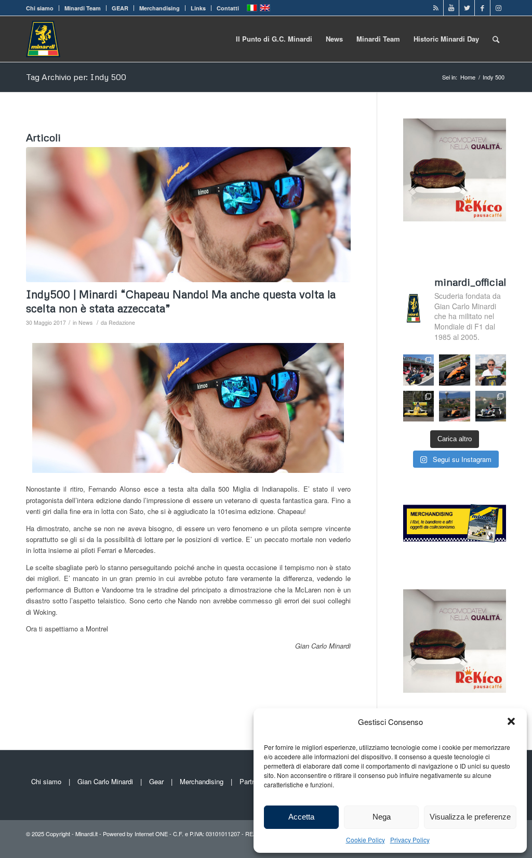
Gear (156, 781)
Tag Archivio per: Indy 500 (76, 77)
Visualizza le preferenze (470, 816)
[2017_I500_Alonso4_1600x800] (188, 214)
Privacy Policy (410, 839)
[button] (511, 721)
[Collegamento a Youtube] (451, 8)
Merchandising (159, 8)
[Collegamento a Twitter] (466, 8)
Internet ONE (151, 833)
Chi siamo (40, 8)
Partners (252, 781)
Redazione (122, 322)
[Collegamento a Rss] (435, 8)
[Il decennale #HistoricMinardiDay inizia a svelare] (418, 369)
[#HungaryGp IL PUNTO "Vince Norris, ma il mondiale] (454, 406)
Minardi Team (82, 8)
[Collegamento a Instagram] (498, 8)
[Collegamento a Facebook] (482, 8)
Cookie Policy (365, 839)
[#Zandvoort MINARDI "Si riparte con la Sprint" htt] (491, 369)
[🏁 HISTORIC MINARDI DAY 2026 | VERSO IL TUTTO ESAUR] (418, 406)
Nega (382, 816)
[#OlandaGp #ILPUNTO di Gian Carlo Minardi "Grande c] (454, 369)
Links (198, 8)
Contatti (228, 8)
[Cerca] (496, 39)
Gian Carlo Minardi (105, 781)
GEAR (120, 8)
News (85, 322)
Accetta (301, 816)
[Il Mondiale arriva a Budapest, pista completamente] (491, 406)
